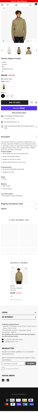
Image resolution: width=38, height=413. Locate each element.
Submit (19, 210)
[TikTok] (21, 216)
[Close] (35, 191)
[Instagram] (17, 216)
